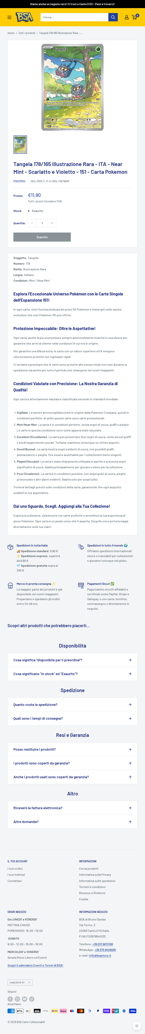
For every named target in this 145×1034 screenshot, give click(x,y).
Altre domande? (26, 821)
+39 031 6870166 (103, 944)
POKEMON (19, 181)
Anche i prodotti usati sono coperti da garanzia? (51, 777)
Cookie (83, 899)
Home (11, 33)
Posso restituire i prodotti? (34, 749)
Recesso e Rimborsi (92, 893)
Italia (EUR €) (17, 982)
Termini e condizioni (92, 887)
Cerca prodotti (88, 868)
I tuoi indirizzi (16, 874)
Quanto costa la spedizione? (35, 704)
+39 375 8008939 (105, 949)
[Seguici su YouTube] (24, 999)
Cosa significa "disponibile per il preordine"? (48, 660)
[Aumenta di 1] (52, 223)
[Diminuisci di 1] (32, 223)
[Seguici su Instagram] (17, 999)
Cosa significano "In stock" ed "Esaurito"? (45, 674)
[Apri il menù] (9, 17)
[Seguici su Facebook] (10, 999)
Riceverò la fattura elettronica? (37, 808)
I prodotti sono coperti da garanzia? (41, 763)
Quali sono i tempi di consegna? (38, 718)
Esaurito (42, 237)
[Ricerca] (113, 17)
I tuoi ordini (15, 868)
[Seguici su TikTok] (31, 999)
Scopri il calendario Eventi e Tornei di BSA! (35, 965)
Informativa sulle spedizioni (97, 881)
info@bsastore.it (100, 955)
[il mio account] (127, 17)
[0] (134, 17)
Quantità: (19, 223)
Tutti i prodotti (26, 33)
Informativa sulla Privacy (95, 874)
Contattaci (15, 881)
